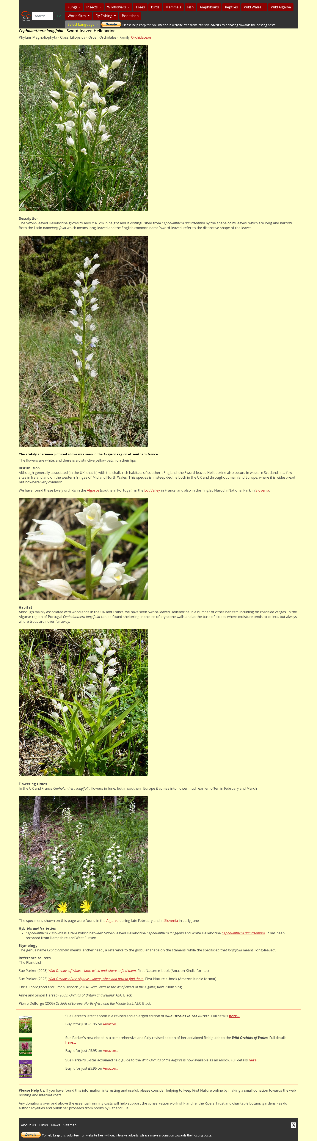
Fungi (73, 7)
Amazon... (110, 1024)
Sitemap (70, 1125)
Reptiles (231, 7)
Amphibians (209, 7)
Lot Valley (152, 490)
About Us (28, 1125)
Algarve (93, 490)
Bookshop (130, 15)
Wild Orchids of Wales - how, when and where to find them (92, 970)
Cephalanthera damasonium (243, 933)
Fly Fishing (104, 15)
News (55, 1125)
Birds (155, 7)
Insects (92, 7)
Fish (190, 7)
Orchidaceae (141, 37)
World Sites (77, 15)
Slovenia (262, 490)
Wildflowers (117, 7)
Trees (140, 7)
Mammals (173, 7)
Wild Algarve (281, 7)
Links (43, 1125)
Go (59, 16)
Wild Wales (253, 7)
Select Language (81, 24)
